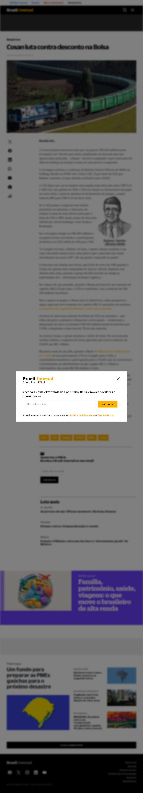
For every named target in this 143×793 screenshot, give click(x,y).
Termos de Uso (105, 415)
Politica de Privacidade (82, 415)
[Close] (118, 379)
